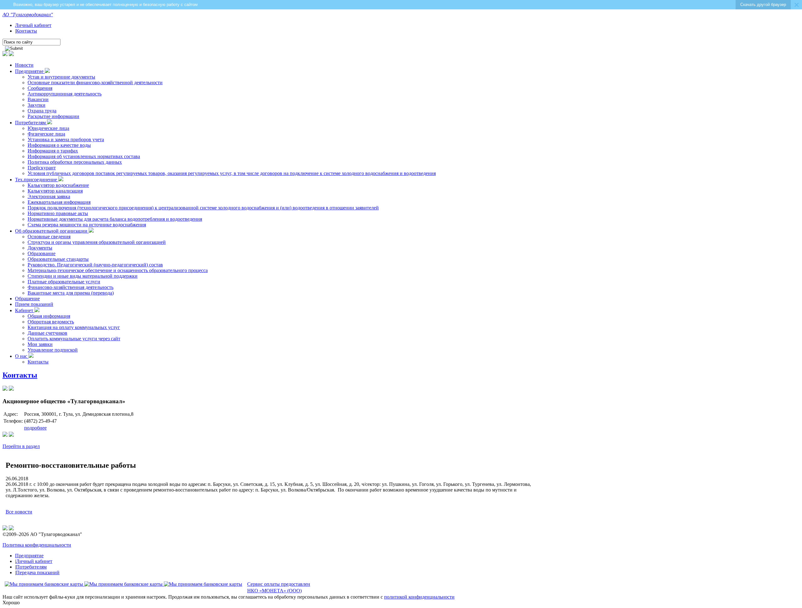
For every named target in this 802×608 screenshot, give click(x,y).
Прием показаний (34, 304)
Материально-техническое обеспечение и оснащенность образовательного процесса (118, 270)
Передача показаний (38, 572)
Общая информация (49, 316)
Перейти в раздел (21, 446)
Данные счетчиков (47, 333)
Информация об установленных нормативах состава (84, 156)
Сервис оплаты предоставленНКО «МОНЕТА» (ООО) (278, 587)
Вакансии (38, 99)
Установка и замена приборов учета (66, 139)
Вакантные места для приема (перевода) (71, 293)
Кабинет (24, 310)
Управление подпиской (53, 350)
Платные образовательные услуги (64, 281)
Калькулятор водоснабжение (58, 185)
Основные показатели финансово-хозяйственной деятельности (95, 82)
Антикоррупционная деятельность (65, 93)
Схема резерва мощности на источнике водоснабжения (87, 224)
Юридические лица (48, 128)
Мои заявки (40, 344)
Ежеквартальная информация (59, 202)
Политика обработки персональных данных (75, 162)
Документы (40, 247)
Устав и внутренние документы (61, 77)
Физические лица (46, 134)
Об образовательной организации (52, 231)
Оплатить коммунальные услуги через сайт (74, 338)
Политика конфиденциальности (37, 545)
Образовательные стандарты (58, 259)
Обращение (27, 298)
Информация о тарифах (53, 150)
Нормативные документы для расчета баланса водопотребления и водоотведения (115, 219)
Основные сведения (49, 236)
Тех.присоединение (36, 179)
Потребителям (31, 122)
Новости (24, 65)
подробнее (35, 427)
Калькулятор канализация (55, 190)
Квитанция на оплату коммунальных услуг (74, 327)
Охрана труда (42, 110)
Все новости (19, 511)
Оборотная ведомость (51, 321)
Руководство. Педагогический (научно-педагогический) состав (95, 264)
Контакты (26, 30)
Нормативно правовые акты (58, 213)
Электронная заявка (49, 196)
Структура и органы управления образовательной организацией (97, 242)
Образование (41, 253)
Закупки (36, 105)
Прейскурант (42, 167)
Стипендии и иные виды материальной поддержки (83, 276)
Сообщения (40, 88)
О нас (22, 356)
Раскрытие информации (53, 116)
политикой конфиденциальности (419, 597)
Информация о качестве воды (59, 145)
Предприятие (30, 71)
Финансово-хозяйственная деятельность (70, 287)
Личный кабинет (33, 25)
